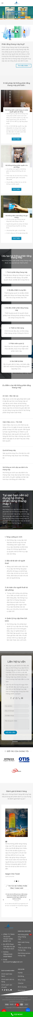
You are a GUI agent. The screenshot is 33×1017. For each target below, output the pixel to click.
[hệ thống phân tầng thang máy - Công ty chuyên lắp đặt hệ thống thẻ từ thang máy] (16, 3)
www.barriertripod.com (10, 999)
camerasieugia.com (24, 999)
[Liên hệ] (4, 1011)
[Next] (29, 903)
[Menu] (2, 3)
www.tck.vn (9, 997)
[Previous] (3, 903)
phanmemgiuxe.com (21, 997)
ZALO (28, 1010)
